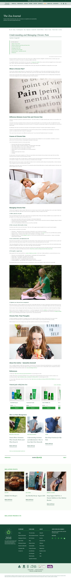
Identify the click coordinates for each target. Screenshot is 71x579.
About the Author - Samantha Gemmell (19, 51)
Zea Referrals (31, 550)
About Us (49, 3)
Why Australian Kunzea (33, 535)
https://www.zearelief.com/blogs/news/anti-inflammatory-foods (41, 248)
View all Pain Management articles (17, 451)
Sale (45, 3)
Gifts (40, 553)
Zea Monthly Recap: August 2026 (35, 495)
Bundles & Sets (43, 550)
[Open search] (61, 4)
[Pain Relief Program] (16, 394)
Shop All (14, 3)
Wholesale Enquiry (22, 543)
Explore (31, 529)
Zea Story (60, 29)
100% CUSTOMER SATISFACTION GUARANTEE (35, 0)
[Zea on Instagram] (55, 538)
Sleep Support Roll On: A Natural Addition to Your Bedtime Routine (56, 498)
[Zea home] (7, 4)
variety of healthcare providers (31, 253)
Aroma (30, 3)
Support (20, 529)
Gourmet (46, 29)
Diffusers (41, 543)
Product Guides (55, 29)
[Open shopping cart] (65, 3)
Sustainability (31, 545)
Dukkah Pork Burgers (11, 495)
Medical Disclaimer (22, 535)
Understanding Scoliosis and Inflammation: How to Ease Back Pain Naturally (35, 440)
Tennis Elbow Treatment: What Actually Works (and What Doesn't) (17, 440)
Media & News (32, 543)
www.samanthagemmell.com (32, 367)
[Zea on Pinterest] (58, 538)
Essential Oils (33, 29)
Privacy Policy (30, 569)
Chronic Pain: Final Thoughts (17, 49)
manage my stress (26, 235)
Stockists (55, 3)
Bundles (40, 3)
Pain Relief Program (14, 402)
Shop (41, 529)
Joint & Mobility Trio (46, 402)
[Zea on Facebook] (52, 538)
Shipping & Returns (22, 538)
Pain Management (19, 29)
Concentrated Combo (30, 402)
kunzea (43, 232)
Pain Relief (42, 535)
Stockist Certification (22, 545)
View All (10, 29)
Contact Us (20, 550)
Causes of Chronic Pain (16, 46)
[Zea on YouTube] (61, 538)
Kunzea (26, 3)
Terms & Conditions (39, 569)
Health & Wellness (40, 29)
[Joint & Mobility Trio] (48, 394)
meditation (45, 310)
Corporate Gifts (21, 548)
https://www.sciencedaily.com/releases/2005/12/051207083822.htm (44, 379)
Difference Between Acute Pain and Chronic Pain (21, 45)
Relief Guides (31, 556)
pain (19, 71)
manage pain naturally (35, 62)
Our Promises (31, 538)
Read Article (13, 445)
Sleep (25, 29)
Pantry (35, 3)
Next (64, 457)
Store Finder (20, 540)
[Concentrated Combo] (33, 394)
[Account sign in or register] (63, 4)
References (14, 52)
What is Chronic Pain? (16, 43)
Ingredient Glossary (33, 558)
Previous (7, 457)
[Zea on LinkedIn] (64, 539)
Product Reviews (32, 548)
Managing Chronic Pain (16, 48)
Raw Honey (42, 545)
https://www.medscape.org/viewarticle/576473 (23, 373)
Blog (30, 540)
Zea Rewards (31, 553)
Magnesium (28, 29)
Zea (32, 571)
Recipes (50, 29)
